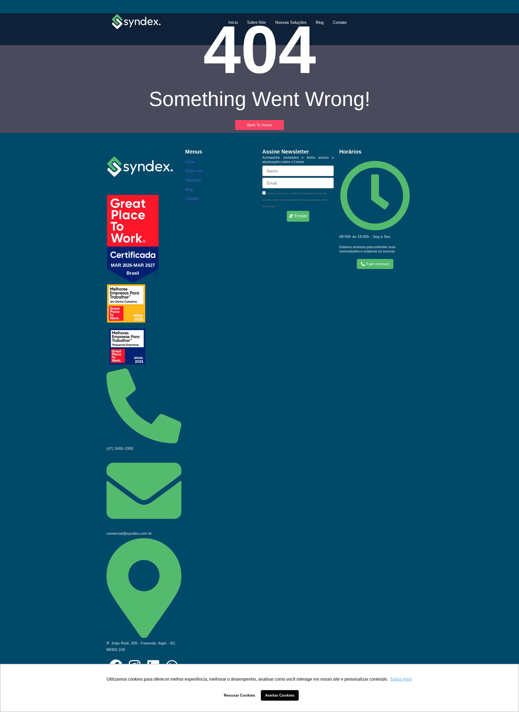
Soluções (193, 180)
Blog (320, 22)
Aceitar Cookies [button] (279, 695)
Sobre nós (194, 171)
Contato (340, 22)
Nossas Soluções (291, 22)
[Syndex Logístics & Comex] (136, 21)
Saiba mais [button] (401, 679)
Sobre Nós (256, 22)
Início (233, 22)
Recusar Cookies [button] (239, 695)
